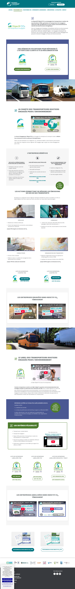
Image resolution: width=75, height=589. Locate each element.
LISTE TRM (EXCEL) (24, 281)
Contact (64, 9)
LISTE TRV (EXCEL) (56, 281)
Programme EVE (18, 9)
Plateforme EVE (27, 9)
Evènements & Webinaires (39, 9)
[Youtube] (60, 574)
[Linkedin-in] (57, 574)
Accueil (10, 9)
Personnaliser (7, 583)
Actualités (58, 9)
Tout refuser (7, 581)
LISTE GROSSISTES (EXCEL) (58, 479)
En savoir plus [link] (7, 586)
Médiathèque (50, 9)
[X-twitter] (54, 574)
